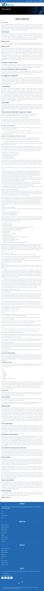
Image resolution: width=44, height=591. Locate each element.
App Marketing (4, 529)
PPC (2, 558)
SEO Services (3, 554)
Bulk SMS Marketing (5, 527)
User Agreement (10, 587)
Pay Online (40, 1)
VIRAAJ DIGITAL (11, 588)
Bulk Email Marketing (5, 525)
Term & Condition (17, 587)
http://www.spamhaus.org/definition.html (10, 115)
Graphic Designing (4, 564)
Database (3, 535)
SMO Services (4, 556)
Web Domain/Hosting (5, 548)
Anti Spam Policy (28, 587)
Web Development (4, 552)
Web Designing (4, 550)
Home (28, 1)
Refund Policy (22, 587)
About (31, 1)
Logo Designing (4, 560)
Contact (35, 1)
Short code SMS (4, 539)
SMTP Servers (4, 531)
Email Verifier (3, 533)
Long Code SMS (4, 537)
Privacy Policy (4, 587)
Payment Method (4, 515)
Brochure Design (4, 562)
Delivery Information (35, 587)
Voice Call (3, 541)
